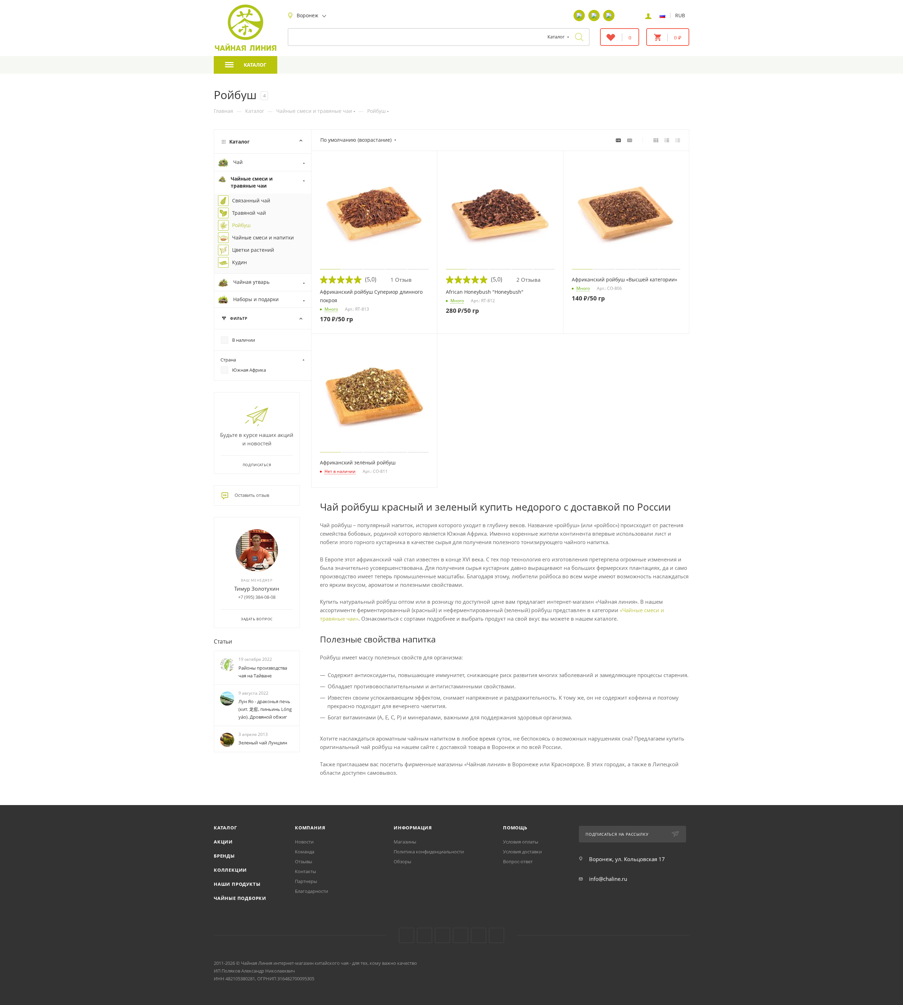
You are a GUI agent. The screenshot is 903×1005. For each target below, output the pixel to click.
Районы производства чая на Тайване (262, 672)
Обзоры (402, 861)
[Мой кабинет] (648, 15)
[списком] (667, 140)
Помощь (515, 827)
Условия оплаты (520, 842)
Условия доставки (522, 851)
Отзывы (303, 861)
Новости (304, 842)
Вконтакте (406, 935)
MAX (496, 935)
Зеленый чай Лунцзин (262, 742)
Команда (304, 851)
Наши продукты (237, 884)
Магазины (405, 842)
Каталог (225, 827)
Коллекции (230, 870)
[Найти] (579, 37)
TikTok (478, 935)
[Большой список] (630, 140)
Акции (223, 842)
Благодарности (311, 891)
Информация (413, 827)
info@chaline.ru (608, 878)
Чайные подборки (240, 898)
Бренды (224, 856)
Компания (310, 827)
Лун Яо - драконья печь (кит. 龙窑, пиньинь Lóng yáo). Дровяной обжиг (265, 709)
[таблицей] (678, 140)
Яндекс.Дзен (460, 935)
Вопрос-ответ (518, 861)
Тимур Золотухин (256, 588)
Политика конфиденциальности (429, 851)
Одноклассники (442, 935)
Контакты (305, 871)
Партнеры (306, 881)
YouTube (424, 935)
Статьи (223, 641)
